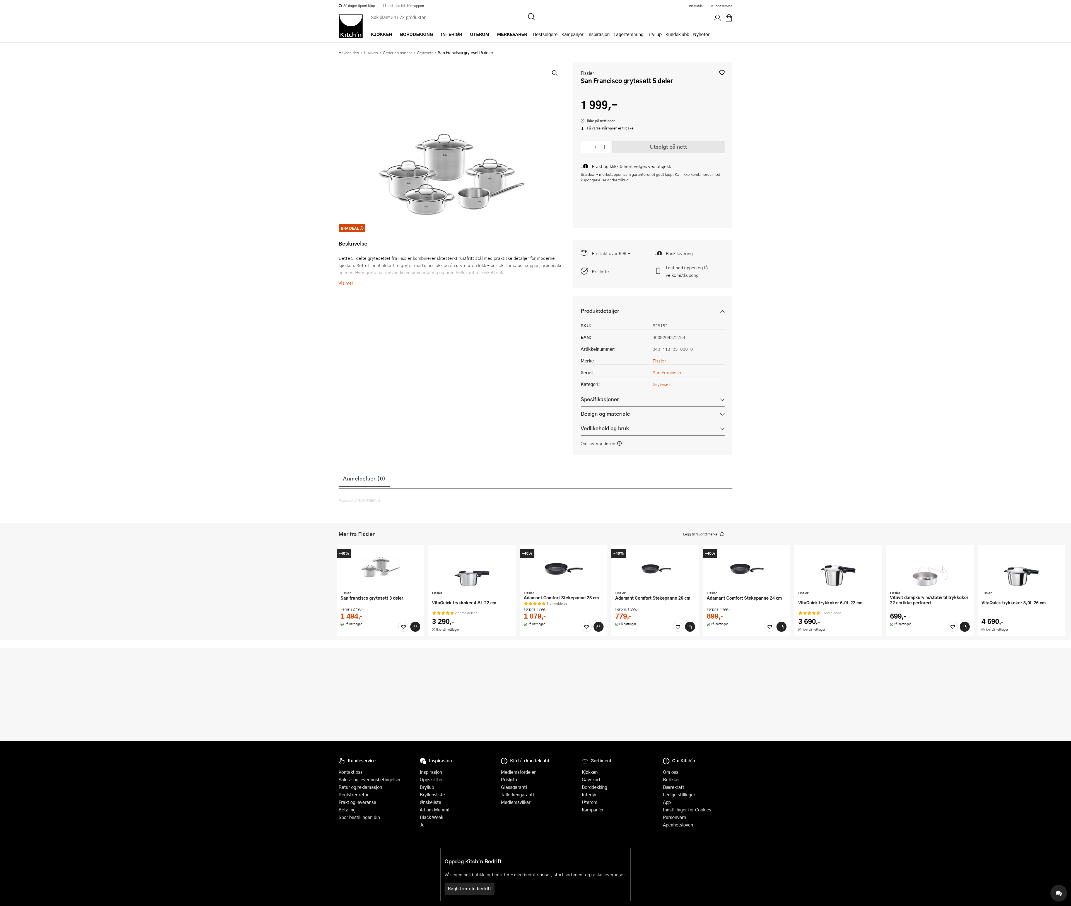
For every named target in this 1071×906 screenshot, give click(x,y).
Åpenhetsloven (678, 824)
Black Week (431, 817)
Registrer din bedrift (469, 888)
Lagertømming (628, 34)
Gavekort (591, 779)
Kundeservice (721, 5)
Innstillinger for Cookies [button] (687, 809)
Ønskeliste (430, 802)
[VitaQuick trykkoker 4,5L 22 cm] (472, 568)
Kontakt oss (351, 772)
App (667, 802)
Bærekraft (673, 787)
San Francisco (667, 372)
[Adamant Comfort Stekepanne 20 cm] (655, 568)
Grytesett (425, 52)
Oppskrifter (431, 779)
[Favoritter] (403, 627)
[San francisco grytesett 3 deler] (380, 568)
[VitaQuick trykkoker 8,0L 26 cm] (1021, 568)
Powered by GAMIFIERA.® (360, 500)
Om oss (670, 772)
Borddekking (594, 787)
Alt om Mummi (434, 809)
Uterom (589, 802)
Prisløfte (600, 271)
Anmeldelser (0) (364, 478)
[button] (722, 72)
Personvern (674, 817)
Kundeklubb (677, 34)
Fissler (587, 73)
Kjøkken (371, 52)
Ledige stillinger (679, 794)
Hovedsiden (349, 52)
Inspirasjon (598, 34)
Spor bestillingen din (359, 817)
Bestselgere (545, 34)
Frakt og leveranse (357, 802)
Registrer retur (354, 794)
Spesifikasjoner (600, 399)
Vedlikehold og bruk (605, 428)
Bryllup (654, 34)
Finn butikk (694, 5)
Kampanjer (572, 34)
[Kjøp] (415, 627)
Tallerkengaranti (517, 794)
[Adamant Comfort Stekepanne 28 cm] (564, 568)
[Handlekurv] (728, 18)
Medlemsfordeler (518, 772)
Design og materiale (605, 414)
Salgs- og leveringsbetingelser (370, 779)
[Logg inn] (717, 18)
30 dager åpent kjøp (359, 5)
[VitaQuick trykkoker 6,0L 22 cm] (838, 568)
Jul (423, 824)
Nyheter (701, 34)
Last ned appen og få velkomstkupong (687, 271)
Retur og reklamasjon (360, 787)
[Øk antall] (605, 147)
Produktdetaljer (600, 311)
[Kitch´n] (351, 26)
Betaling (347, 809)
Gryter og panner (397, 52)
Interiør (589, 794)
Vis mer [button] (346, 283)
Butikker (671, 779)
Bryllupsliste (432, 794)
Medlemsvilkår (515, 802)
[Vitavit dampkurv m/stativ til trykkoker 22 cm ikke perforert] (930, 568)
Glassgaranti (514, 787)
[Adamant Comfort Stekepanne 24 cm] (747, 568)
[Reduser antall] (586, 147)
